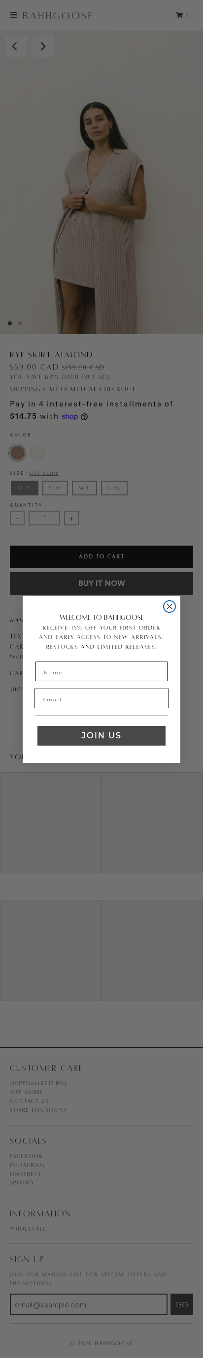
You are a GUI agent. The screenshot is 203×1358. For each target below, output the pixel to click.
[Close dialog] (169, 606)
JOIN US (102, 735)
